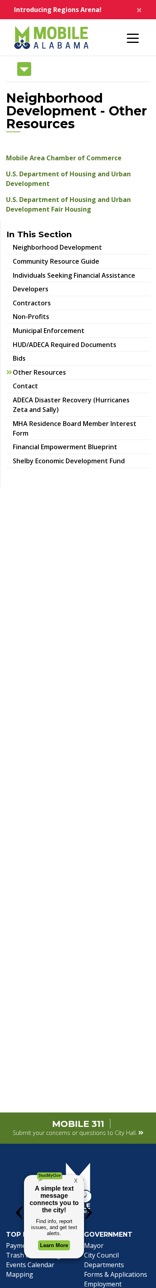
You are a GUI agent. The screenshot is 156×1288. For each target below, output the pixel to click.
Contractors (32, 303)
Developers (30, 289)
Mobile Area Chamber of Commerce (64, 157)
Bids (19, 358)
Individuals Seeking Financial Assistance (74, 275)
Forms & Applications (115, 1274)
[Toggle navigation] (133, 37)
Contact (25, 386)
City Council (101, 1255)
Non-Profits (31, 316)
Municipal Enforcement (48, 330)
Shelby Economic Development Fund (69, 460)
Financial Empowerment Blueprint (70, 446)
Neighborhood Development (57, 247)
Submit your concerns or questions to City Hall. (75, 1133)
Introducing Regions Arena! (58, 9)
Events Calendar (30, 1264)
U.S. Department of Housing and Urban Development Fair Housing (68, 204)
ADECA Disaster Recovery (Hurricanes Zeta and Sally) (71, 405)
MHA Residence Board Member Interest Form (74, 428)
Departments (104, 1264)
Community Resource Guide (61, 261)
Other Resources (39, 372)
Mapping (19, 1274)
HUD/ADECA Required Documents (64, 344)
